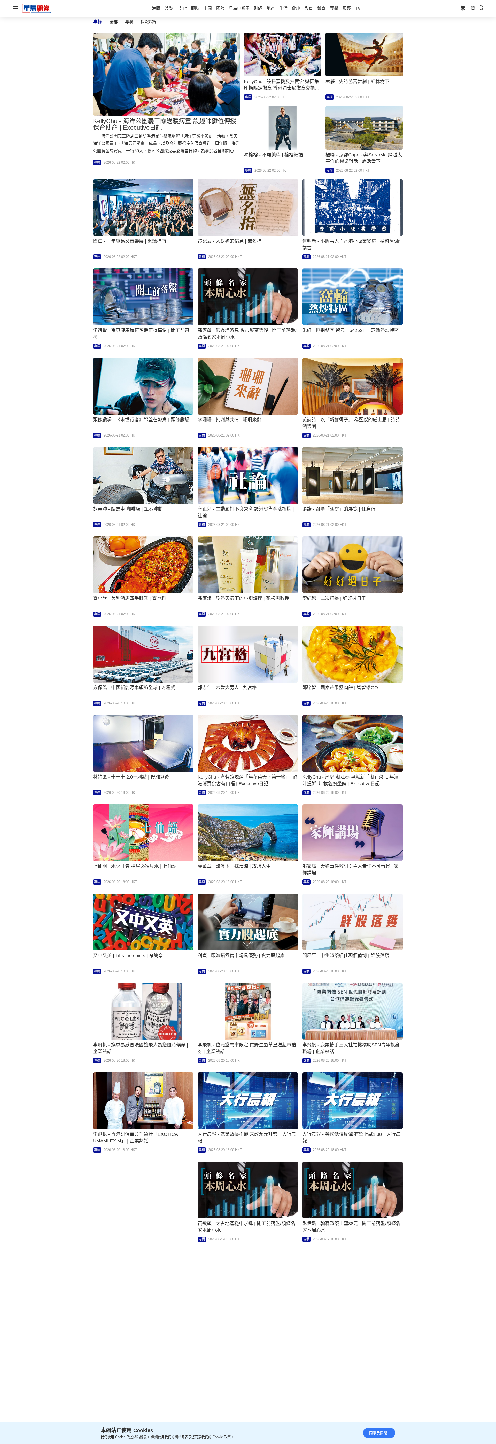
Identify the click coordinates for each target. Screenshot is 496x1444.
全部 (114, 22)
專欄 (129, 22)
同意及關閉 (378, 1433)
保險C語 (148, 22)
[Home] (37, 8)
